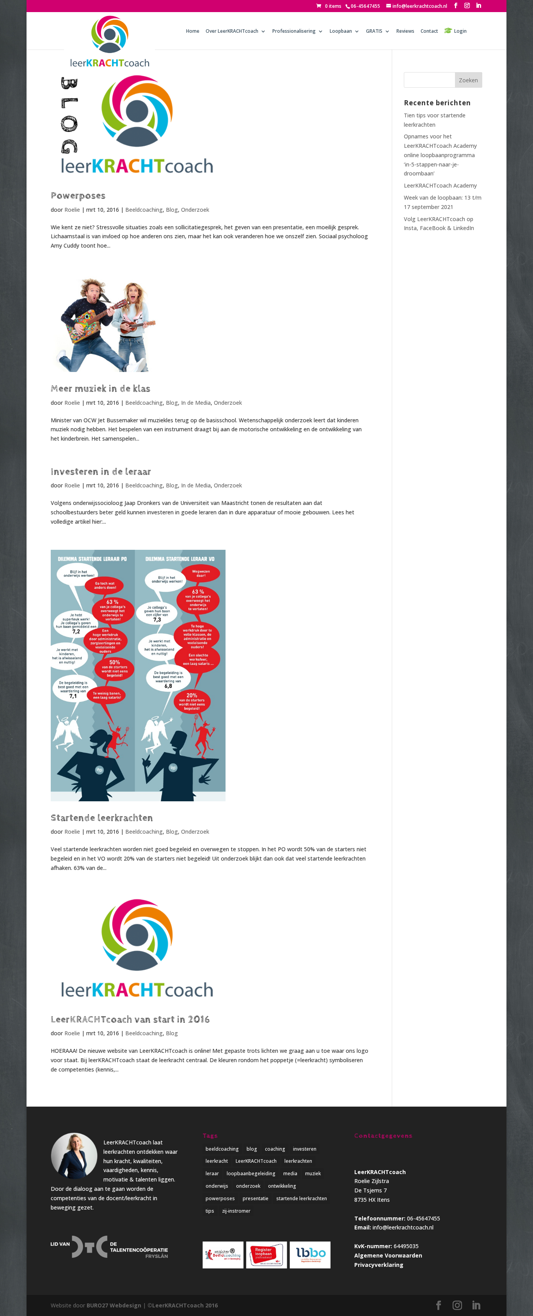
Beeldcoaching (144, 209)
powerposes (220, 1198)
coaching (275, 1149)
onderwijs (217, 1186)
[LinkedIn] (478, 6)
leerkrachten (298, 1161)
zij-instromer (236, 1211)
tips (210, 1211)
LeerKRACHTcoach (256, 1161)
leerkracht (217, 1161)
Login (460, 31)
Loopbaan (341, 31)
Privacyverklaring (378, 1264)
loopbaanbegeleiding (251, 1173)
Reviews (405, 31)
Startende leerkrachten (102, 818)
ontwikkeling (282, 1186)
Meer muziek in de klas (101, 388)
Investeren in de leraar (101, 471)
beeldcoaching (222, 1149)
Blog (172, 209)
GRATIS (374, 31)
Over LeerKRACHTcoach (232, 31)
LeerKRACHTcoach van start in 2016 (130, 1019)
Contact (429, 31)
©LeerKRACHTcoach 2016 (182, 1305)
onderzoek (248, 1186)
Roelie (72, 209)
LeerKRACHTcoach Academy (440, 185)
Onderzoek (195, 209)
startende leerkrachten (301, 1198)
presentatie (255, 1198)
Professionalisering (294, 31)
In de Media (196, 402)
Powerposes (78, 195)
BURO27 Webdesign (114, 1305)
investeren (304, 1149)
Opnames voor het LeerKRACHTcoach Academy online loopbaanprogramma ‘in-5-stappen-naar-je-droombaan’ (440, 155)
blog (252, 1149)
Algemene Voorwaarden (388, 1255)
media (290, 1173)
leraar (212, 1173)
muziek (313, 1173)
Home (192, 31)
